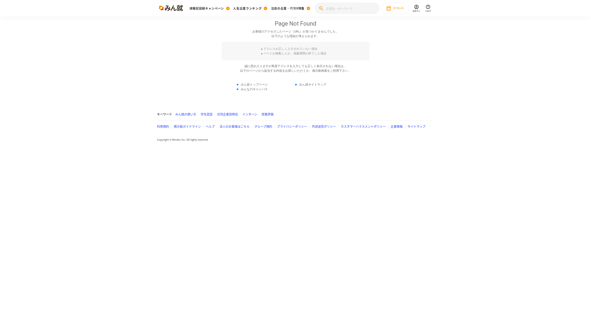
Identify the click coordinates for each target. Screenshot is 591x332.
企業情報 (397, 126)
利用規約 (163, 126)
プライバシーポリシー (292, 126)
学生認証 (207, 114)
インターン (249, 114)
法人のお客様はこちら (235, 126)
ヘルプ (210, 126)
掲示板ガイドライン (187, 126)
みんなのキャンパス (254, 89)
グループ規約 (263, 126)
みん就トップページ (254, 84)
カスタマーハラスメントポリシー (363, 126)
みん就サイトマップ (312, 84)
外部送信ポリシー (324, 126)
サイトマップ (416, 126)
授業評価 (268, 114)
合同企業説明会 (227, 114)
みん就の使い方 (185, 114)
